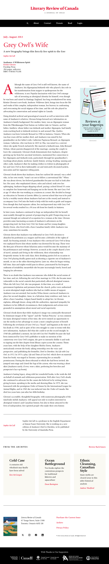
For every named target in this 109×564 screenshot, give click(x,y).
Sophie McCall (9, 56)
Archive (59, 523)
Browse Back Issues (97, 447)
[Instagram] (29, 535)
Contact (47, 23)
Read (70, 23)
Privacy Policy (62, 528)
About (36, 23)
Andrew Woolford (87, 488)
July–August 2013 (13, 37)
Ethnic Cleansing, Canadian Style (88, 466)
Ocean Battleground (55, 462)
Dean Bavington (51, 484)
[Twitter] (22, 535)
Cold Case (17, 460)
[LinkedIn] (42, 535)
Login (79, 23)
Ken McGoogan (15, 475)
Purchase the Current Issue (68, 518)
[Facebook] (36, 535)
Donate (59, 23)
